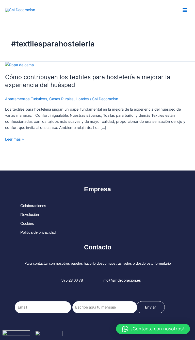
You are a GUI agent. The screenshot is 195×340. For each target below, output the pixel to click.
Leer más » (14, 139)
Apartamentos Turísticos (26, 99)
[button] (153, 329)
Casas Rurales (61, 99)
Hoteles (82, 99)
